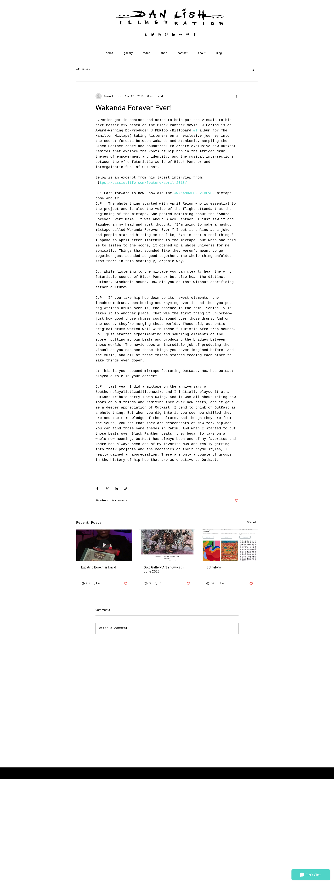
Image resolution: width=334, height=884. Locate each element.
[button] (253, 69)
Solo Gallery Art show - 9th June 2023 (164, 570)
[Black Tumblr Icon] (146, 35)
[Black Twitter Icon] (153, 35)
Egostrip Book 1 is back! (98, 568)
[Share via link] (126, 488)
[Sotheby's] (230, 545)
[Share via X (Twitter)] (107, 488)
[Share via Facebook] (97, 488)
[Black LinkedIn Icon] (174, 35)
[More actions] (236, 96)
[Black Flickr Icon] (181, 35)
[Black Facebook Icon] (195, 35)
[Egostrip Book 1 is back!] (104, 545)
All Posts (83, 69)
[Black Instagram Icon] (167, 35)
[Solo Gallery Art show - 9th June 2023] (167, 545)
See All (252, 522)
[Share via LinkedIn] (116, 488)
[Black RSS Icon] (160, 35)
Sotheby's (213, 568)
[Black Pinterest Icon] (188, 35)
